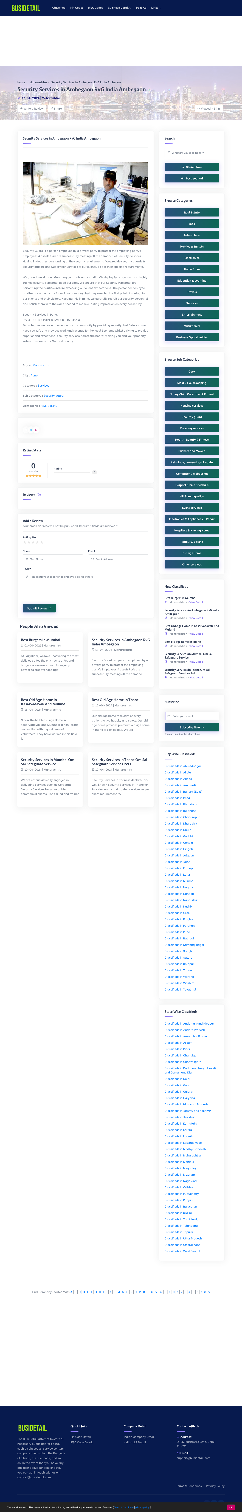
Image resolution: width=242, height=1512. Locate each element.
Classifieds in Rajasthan (181, 1206)
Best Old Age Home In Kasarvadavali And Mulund (43, 702)
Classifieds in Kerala (178, 1130)
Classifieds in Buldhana (180, 810)
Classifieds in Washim (179, 983)
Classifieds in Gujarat (179, 1091)
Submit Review (37, 608)
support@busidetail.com (193, 1458)
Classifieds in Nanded (179, 893)
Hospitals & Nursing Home (191, 530)
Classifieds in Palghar (179, 919)
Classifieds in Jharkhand (181, 1117)
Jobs (192, 223)
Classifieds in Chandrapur (182, 817)
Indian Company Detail (139, 1437)
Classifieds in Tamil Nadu (182, 1219)
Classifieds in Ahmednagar (183, 766)
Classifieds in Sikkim (178, 1213)
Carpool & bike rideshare (192, 485)
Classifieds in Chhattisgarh (183, 1061)
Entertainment (192, 314)
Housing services (192, 405)
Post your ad (194, 178)
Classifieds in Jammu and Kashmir (188, 1110)
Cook (191, 371)
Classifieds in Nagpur (179, 887)
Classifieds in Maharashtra (183, 1155)
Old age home (191, 553)
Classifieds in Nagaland (181, 1181)
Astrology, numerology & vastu (192, 462)
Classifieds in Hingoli (179, 849)
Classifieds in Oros (177, 913)
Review (27, 568)
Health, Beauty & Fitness (192, 439)
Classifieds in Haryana (180, 1098)
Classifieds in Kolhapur (180, 868)
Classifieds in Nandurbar (181, 900)
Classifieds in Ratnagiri (180, 938)
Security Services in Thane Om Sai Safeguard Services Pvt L (119, 762)
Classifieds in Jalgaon (179, 855)
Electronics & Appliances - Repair (192, 519)
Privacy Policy (215, 1486)
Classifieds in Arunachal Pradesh (187, 1036)
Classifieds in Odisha (179, 1187)
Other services (192, 564)
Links (155, 7)
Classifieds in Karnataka (181, 1123)
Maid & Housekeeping (191, 383)
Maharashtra (38, 82)
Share (58, 108)
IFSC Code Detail (82, 1442)
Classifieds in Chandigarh (182, 1055)
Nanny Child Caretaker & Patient (192, 394)
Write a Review (34, 108)
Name (26, 551)
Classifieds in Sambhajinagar (184, 944)
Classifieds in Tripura (179, 1232)
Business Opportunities (192, 337)
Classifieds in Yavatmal (180, 989)
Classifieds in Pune (177, 932)
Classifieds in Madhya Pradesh (185, 1149)
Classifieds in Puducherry (182, 1193)
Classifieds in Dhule (178, 830)
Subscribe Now (190, 727)
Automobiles (192, 235)
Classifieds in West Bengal (182, 1251)
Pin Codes (76, 7)
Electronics (191, 258)
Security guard (54, 395)
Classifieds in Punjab (179, 1200)
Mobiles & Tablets (192, 246)
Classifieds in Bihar (177, 1049)
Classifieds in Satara (178, 957)
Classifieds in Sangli (178, 951)
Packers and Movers (191, 451)
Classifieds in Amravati (180, 785)
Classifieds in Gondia (179, 842)
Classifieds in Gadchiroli (181, 836)
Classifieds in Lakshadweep (183, 1142)
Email (91, 551)
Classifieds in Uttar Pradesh (183, 1238)
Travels (192, 292)
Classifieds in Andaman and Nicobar (189, 1023)
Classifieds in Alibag (178, 778)
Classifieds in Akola (178, 772)
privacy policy (142, 1507)
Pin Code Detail (81, 1437)
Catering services (192, 428)
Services (43, 385)
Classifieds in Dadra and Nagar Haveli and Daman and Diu (190, 1070)
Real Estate (192, 212)
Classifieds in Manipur (179, 1161)
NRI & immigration (192, 496)
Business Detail (118, 7)
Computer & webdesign (192, 473)
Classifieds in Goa (177, 1085)
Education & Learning (192, 280)
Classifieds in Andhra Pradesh (185, 1030)
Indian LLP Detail (135, 1442)
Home (21, 82)
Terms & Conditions (189, 1486)
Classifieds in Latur (177, 874)
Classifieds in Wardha (179, 976)
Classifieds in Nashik (178, 906)
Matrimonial (192, 326)
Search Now (194, 167)
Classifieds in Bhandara (181, 804)
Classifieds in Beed (177, 798)
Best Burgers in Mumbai (40, 640)
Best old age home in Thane (115, 700)
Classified (59, 7)
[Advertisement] (106, 41)
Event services (192, 507)
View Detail (196, 602)
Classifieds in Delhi (177, 1079)
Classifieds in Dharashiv (181, 823)
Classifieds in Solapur (179, 964)
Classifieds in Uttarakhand (183, 1244)
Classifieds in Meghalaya (181, 1168)
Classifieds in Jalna (177, 861)
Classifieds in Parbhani (180, 925)
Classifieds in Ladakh (179, 1136)
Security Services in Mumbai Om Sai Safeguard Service (47, 762)
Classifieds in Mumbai (179, 881)
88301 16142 (49, 405)
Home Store (192, 269)
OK (231, 1507)
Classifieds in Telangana (181, 1225)
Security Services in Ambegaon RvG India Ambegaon (86, 82)
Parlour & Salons (192, 541)
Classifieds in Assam (178, 1042)
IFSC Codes (95, 7)
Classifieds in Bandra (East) (183, 791)
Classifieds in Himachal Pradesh (186, 1104)
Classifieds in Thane (178, 970)
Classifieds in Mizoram (180, 1174)
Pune (34, 375)
